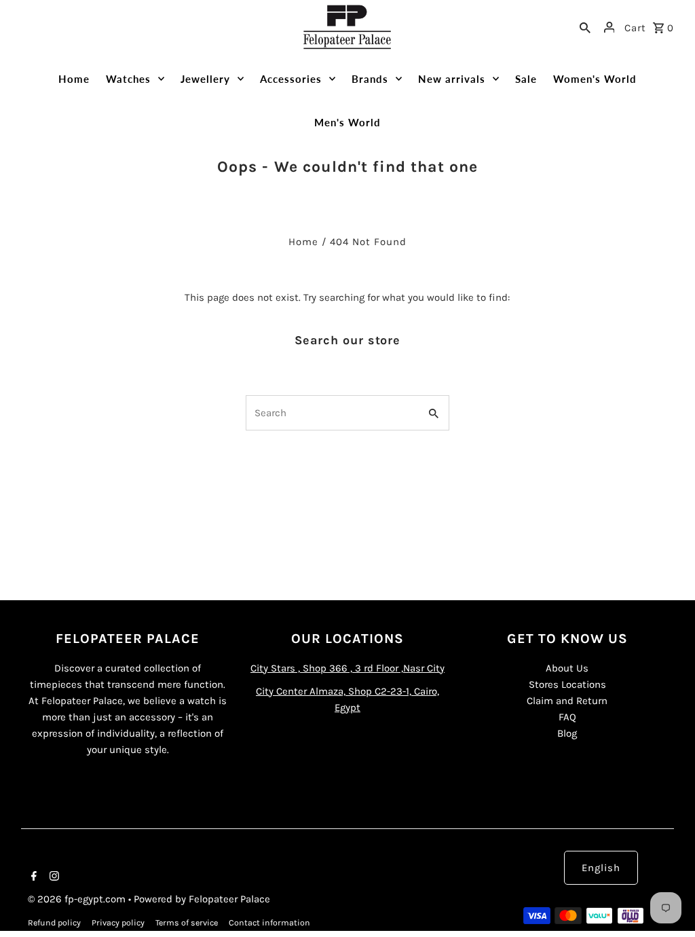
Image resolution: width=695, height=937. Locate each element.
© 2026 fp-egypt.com (78, 899)
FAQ (567, 717)
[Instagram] (52, 877)
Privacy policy (118, 922)
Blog (567, 733)
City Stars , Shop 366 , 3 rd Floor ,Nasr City (347, 668)
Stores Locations (567, 684)
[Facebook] (32, 877)
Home (303, 242)
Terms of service (186, 922)
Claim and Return (567, 701)
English (601, 868)
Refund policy (54, 922)
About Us (567, 668)
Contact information (269, 922)
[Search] (585, 27)
